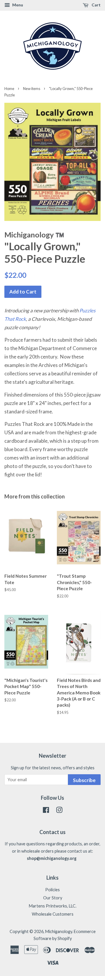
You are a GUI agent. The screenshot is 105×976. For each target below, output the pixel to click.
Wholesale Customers (53, 914)
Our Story (52, 897)
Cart (96, 4)
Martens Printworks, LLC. (52, 905)
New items (31, 88)
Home (9, 88)
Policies (52, 889)
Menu (17, 4)
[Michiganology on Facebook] (46, 810)
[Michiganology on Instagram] (59, 810)
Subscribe (84, 780)
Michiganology (58, 931)
